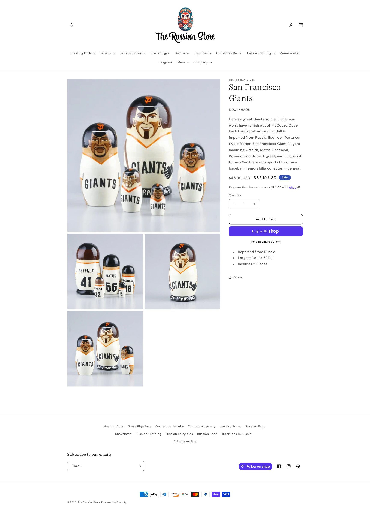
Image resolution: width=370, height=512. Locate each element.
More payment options (266, 241)
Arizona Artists (185, 441)
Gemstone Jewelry (169, 426)
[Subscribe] (139, 466)
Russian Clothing (148, 434)
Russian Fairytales (179, 434)
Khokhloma (123, 434)
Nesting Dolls (114, 426)
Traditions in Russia (237, 434)
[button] (72, 25)
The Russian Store (89, 502)
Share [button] (238, 277)
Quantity (235, 195)
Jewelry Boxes (230, 426)
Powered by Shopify (114, 502)
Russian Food (207, 434)
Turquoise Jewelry (201, 426)
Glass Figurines (139, 426)
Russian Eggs (255, 426)
